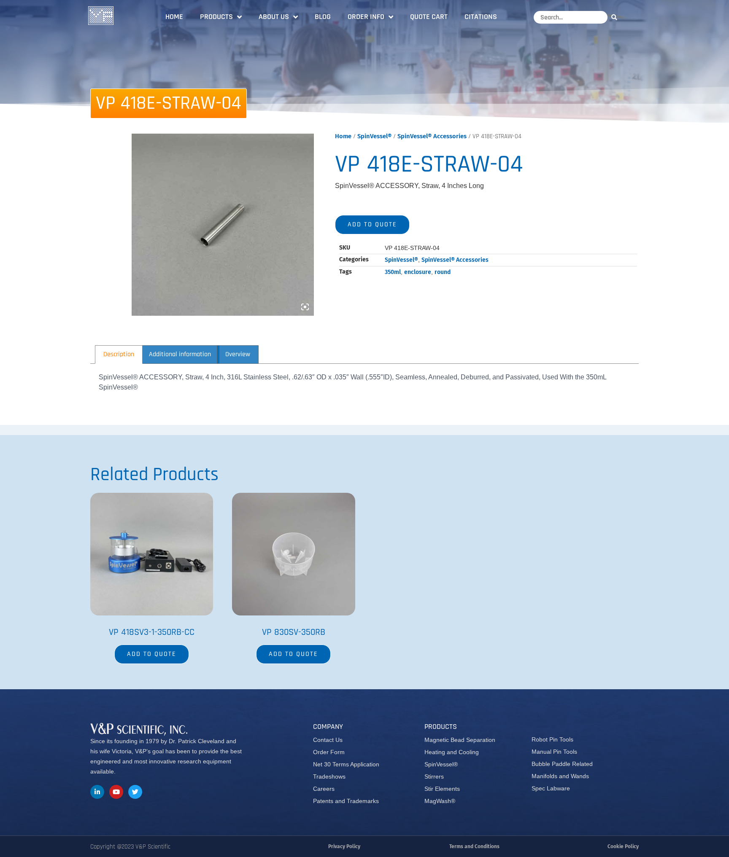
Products (216, 16)
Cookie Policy (623, 846)
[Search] (616, 17)
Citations (480, 16)
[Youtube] (116, 792)
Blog (323, 16)
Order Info (366, 16)
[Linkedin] (97, 792)
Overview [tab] (237, 354)
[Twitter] (135, 792)
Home (174, 16)
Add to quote (372, 224)
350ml (393, 272)
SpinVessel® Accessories (432, 136)
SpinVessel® (374, 136)
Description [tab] (118, 354)
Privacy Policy (344, 846)
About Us (274, 16)
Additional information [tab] (180, 354)
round (443, 272)
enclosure (417, 272)
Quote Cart (429, 16)
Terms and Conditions (474, 846)
